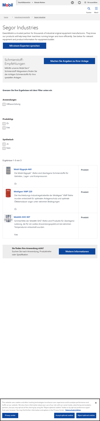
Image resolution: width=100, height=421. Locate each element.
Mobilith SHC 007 (22, 217)
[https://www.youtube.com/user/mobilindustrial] (79, 3)
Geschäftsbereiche (24, 2)
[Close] (96, 403)
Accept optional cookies (64, 415)
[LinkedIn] (72, 3)
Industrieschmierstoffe (22, 17)
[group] (49, 104)
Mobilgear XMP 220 (23, 191)
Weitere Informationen (77, 251)
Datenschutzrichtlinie (73, 410)
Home (6, 17)
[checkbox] (4, 104)
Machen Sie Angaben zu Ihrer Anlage (69, 61)
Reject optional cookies (86, 415)
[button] (96, 11)
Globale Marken (39, 2)
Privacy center (10, 415)
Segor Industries (39, 17)
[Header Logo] (8, 3)
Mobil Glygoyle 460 (23, 169)
